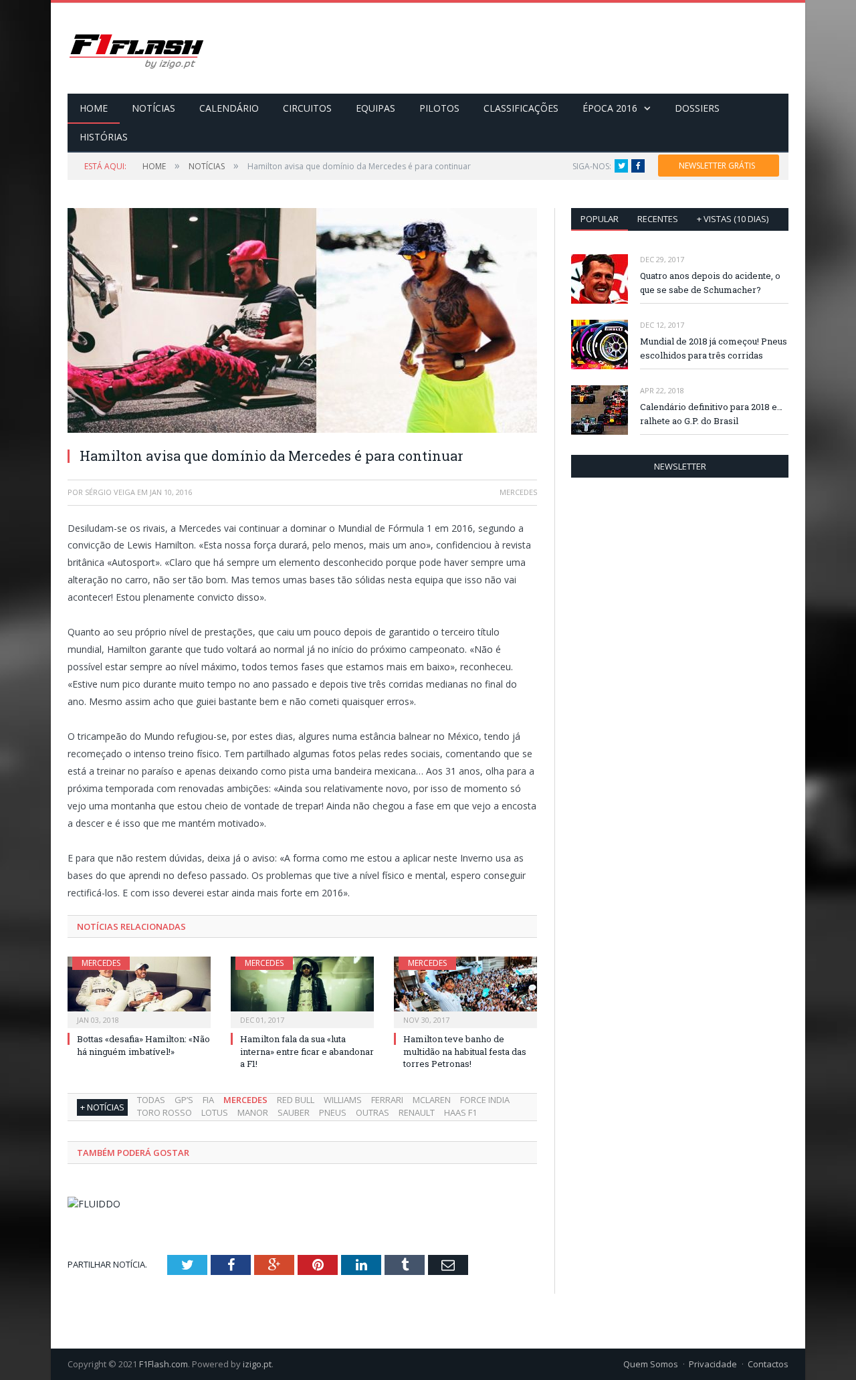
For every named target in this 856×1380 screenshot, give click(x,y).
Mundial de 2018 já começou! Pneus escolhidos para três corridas (713, 348)
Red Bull (295, 1100)
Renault (417, 1112)
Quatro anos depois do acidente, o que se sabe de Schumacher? (710, 283)
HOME (94, 108)
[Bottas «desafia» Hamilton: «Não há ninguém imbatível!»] (139, 991)
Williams (343, 1100)
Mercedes (101, 963)
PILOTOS (439, 108)
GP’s (184, 1100)
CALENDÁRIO (229, 108)
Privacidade (713, 1364)
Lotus (214, 1112)
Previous (93, 314)
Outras (372, 1112)
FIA (208, 1100)
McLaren (432, 1100)
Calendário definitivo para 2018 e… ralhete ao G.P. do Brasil (711, 414)
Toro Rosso (164, 1112)
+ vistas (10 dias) (732, 219)
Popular (599, 219)
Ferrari (387, 1100)
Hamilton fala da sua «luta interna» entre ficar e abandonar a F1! (307, 1051)
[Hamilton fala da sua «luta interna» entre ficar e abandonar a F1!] (302, 991)
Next (511, 314)
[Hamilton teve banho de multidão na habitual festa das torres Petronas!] (465, 991)
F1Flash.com (163, 1364)
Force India (485, 1100)
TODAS (151, 1100)
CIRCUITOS (307, 108)
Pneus (332, 1112)
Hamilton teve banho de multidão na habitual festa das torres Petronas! (464, 1051)
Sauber (294, 1112)
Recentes (657, 219)
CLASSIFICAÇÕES (521, 108)
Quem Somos (650, 1364)
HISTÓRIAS (104, 136)
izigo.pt (257, 1364)
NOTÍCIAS (153, 108)
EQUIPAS (375, 108)
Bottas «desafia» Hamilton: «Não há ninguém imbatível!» (143, 1045)
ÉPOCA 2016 (609, 108)
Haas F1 (460, 1112)
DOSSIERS (697, 108)
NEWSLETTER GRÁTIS (717, 165)
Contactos (768, 1364)
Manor (252, 1112)
